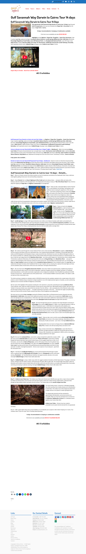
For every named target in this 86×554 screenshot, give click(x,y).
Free (12, 532)
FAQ (43, 9)
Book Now (59, 169)
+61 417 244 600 (57, 1)
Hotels (12, 536)
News (48, 9)
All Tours (13, 516)
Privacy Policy (14, 537)
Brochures (13, 528)
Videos (12, 524)
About (38, 9)
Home (27, 9)
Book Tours (13, 518)
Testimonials (14, 531)
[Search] (58, 8)
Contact (54, 9)
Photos (12, 526)
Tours (32, 9)
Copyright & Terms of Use (17, 544)
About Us (13, 529)
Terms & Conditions (15, 539)
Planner (13, 534)
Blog (12, 523)
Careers (13, 540)
